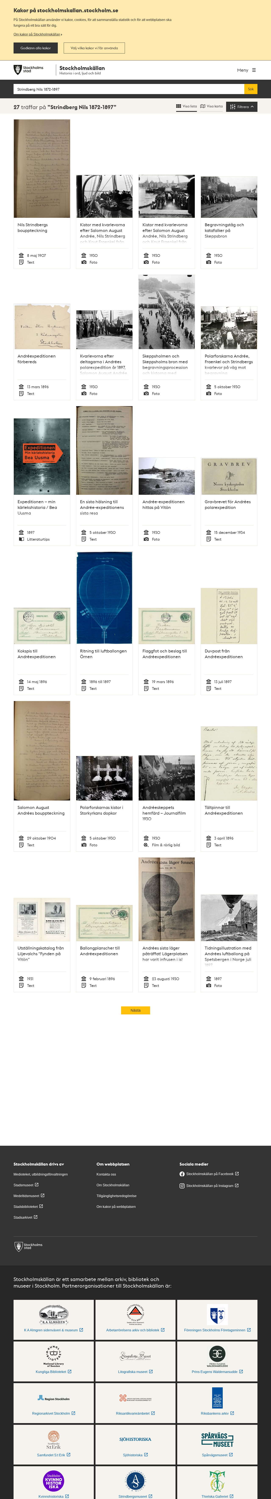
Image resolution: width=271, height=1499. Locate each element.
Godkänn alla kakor (36, 48)
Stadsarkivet (23, 1217)
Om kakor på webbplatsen (116, 1207)
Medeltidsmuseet (26, 1196)
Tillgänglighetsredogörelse (117, 1196)
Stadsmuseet (23, 1185)
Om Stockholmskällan (113, 1185)
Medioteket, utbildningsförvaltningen (41, 1174)
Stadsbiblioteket (26, 1207)
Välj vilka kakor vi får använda (94, 48)
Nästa (136, 1010)
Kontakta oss (106, 1174)
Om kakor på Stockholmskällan (37, 34)
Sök (251, 89)
